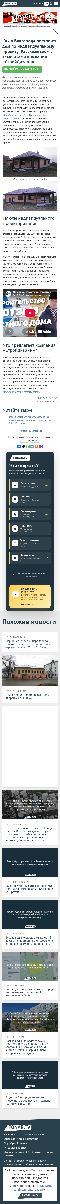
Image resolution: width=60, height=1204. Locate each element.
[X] (23, 446)
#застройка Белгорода (31, 430)
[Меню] (56, 4)
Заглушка (32, 1139)
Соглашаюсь (31, 1195)
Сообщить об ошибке (34, 1134)
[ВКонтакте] (19, 446)
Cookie (35, 1170)
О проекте (9, 1139)
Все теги (15, 1134)
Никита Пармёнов (47, 398)
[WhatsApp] (28, 446)
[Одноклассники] (36, 446)
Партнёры (10, 1143)
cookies (31, 1160)
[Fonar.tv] (9, 3)
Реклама (22, 1143)
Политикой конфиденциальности (32, 1188)
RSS (6, 1134)
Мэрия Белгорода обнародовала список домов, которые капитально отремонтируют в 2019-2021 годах (32, 420)
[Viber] (41, 446)
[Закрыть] (55, 31)
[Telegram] (32, 446)
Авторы (21, 1139)
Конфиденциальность (16, 1147)
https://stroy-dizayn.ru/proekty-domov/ (21, 392)
